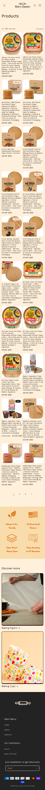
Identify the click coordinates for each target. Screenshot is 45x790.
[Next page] (31, 494)
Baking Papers (9, 628)
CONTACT (8, 735)
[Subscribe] (37, 768)
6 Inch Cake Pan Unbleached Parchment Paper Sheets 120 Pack (11, 151)
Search (7, 749)
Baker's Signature (19, 786)
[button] (4, 5)
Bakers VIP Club (10, 754)
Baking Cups (9, 686)
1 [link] (13, 494)
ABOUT (7, 730)
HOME (6, 725)
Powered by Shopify (29, 786)
